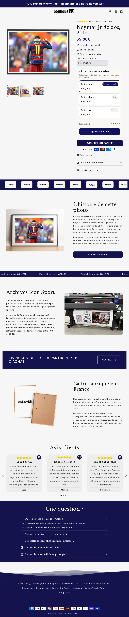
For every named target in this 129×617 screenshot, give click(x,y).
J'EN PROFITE (109, 359)
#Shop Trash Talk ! (95, 588)
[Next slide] (126, 475)
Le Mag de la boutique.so (46, 583)
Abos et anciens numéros (96, 583)
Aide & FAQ (24, 583)
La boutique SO (60, 613)
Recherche (27, 588)
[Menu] (7, 11)
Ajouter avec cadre (100, 131)
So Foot (40, 588)
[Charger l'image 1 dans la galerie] (13, 91)
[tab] (61, 496)
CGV (78, 583)
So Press (64, 588)
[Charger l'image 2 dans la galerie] (25, 91)
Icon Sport (52, 588)
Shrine (78, 613)
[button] (110, 11)
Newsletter (67, 583)
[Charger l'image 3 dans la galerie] (38, 91)
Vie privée (64, 592)
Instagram (77, 588)
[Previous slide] (3, 475)
